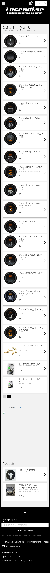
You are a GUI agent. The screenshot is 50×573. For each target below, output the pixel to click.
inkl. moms (19, 407)
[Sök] (45, 4)
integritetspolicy (38, 535)
